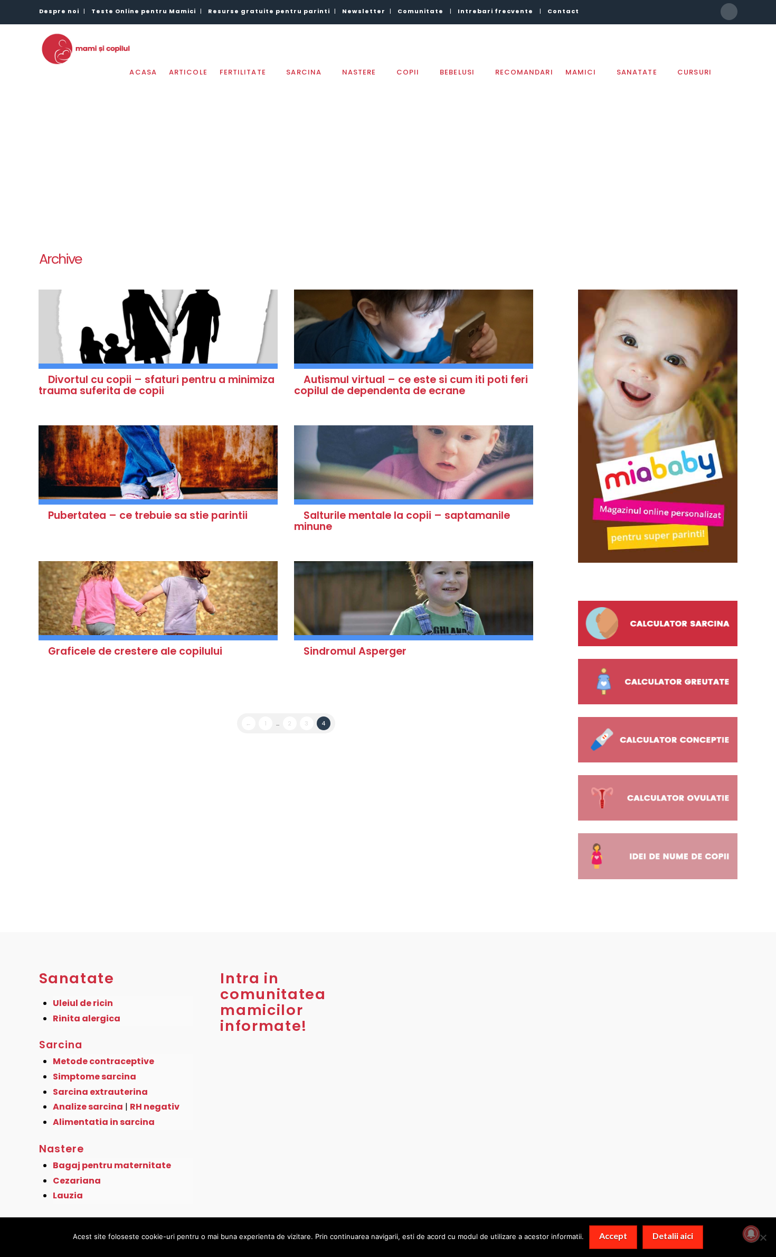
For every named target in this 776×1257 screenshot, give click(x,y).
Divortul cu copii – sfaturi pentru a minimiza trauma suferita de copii (157, 385)
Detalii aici (672, 1236)
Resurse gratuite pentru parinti (269, 11)
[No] (763, 1237)
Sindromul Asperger (355, 651)
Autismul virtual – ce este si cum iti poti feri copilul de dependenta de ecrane (411, 385)
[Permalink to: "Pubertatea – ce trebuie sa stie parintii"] (158, 465)
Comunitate (420, 11)
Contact (563, 11)
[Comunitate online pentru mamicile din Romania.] (85, 49)
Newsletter (363, 11)
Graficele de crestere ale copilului (135, 651)
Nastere (61, 1149)
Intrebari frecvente (495, 11)
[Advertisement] (388, 157)
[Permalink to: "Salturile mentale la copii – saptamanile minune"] (414, 465)
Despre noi (59, 11)
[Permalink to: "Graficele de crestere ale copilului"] (158, 600)
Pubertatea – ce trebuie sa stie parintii (148, 515)
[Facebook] (729, 11)
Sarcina (61, 1045)
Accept (613, 1236)
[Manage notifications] (751, 1233)
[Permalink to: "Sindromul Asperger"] (414, 600)
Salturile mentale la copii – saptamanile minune (402, 521)
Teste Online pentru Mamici (143, 11)
